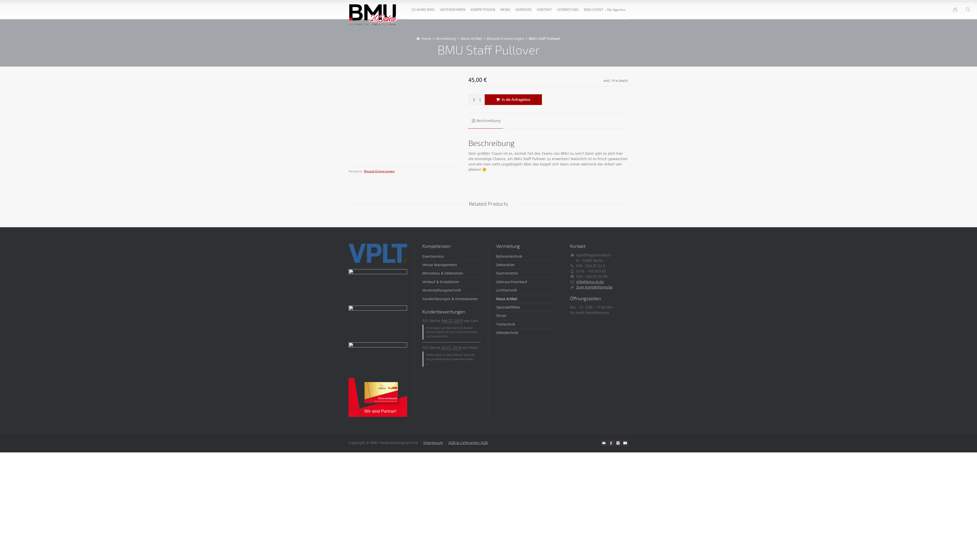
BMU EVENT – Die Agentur (605, 9)
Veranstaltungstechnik (441, 290)
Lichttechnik (506, 290)
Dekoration (505, 264)
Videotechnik (507, 332)
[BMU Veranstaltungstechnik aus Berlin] (373, 9)
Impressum (433, 442)
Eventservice (433, 256)
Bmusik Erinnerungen (379, 171)
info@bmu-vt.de (590, 281)
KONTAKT (544, 9)
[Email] (604, 443)
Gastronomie (507, 273)
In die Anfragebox (515, 99)
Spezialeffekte (508, 307)
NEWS (505, 9)
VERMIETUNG (568, 9)
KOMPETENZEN (483, 9)
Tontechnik (505, 324)
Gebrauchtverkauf (511, 281)
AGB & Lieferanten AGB (468, 442)
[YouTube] (625, 443)
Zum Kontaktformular (594, 287)
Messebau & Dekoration (442, 273)
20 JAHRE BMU (423, 9)
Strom (501, 315)
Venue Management (439, 264)
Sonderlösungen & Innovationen (450, 298)
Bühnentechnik (509, 256)
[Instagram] (618, 443)
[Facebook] (611, 443)
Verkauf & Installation (440, 281)
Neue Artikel (506, 298)
